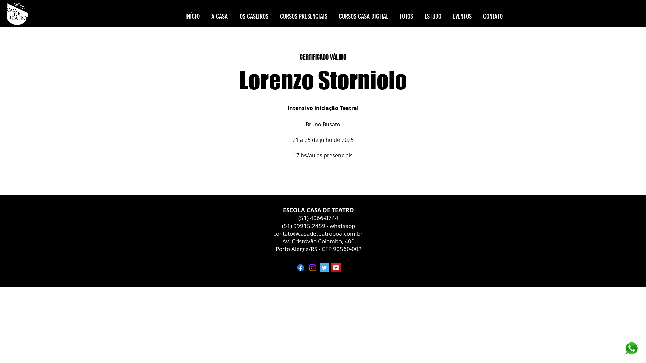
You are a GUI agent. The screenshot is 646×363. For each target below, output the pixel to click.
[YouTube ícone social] (336, 267)
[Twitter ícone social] (324, 267)
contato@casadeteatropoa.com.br (318, 233)
